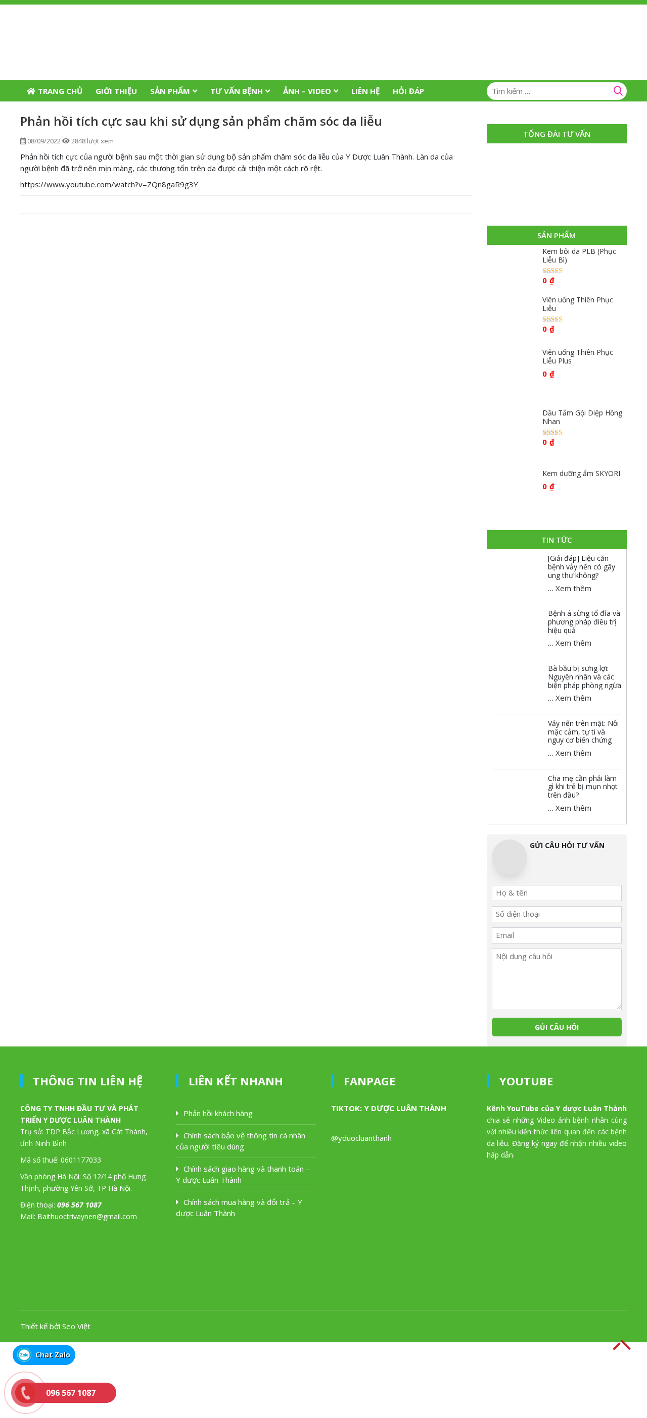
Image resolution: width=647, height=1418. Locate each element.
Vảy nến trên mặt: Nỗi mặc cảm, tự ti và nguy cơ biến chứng (583, 731)
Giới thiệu (116, 91)
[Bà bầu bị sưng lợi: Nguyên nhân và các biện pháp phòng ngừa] (517, 682)
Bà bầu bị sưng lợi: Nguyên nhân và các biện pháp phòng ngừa (584, 676)
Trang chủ (60, 91)
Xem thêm (573, 588)
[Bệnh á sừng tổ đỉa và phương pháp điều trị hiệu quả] (517, 627)
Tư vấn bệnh (236, 91)
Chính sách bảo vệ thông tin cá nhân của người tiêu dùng (240, 1141)
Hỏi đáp (408, 91)
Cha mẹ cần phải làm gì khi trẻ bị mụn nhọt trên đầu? (583, 786)
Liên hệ (365, 91)
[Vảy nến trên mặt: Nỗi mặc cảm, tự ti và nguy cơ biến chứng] (517, 737)
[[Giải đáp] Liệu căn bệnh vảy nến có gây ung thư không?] (517, 572)
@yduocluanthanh (361, 1138)
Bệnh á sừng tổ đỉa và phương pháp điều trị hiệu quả (584, 621)
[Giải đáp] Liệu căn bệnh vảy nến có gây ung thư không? (581, 566)
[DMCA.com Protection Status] (76, 1379)
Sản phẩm (170, 91)
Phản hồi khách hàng (218, 1113)
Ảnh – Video (307, 91)
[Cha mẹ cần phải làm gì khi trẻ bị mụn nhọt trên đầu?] (517, 792)
